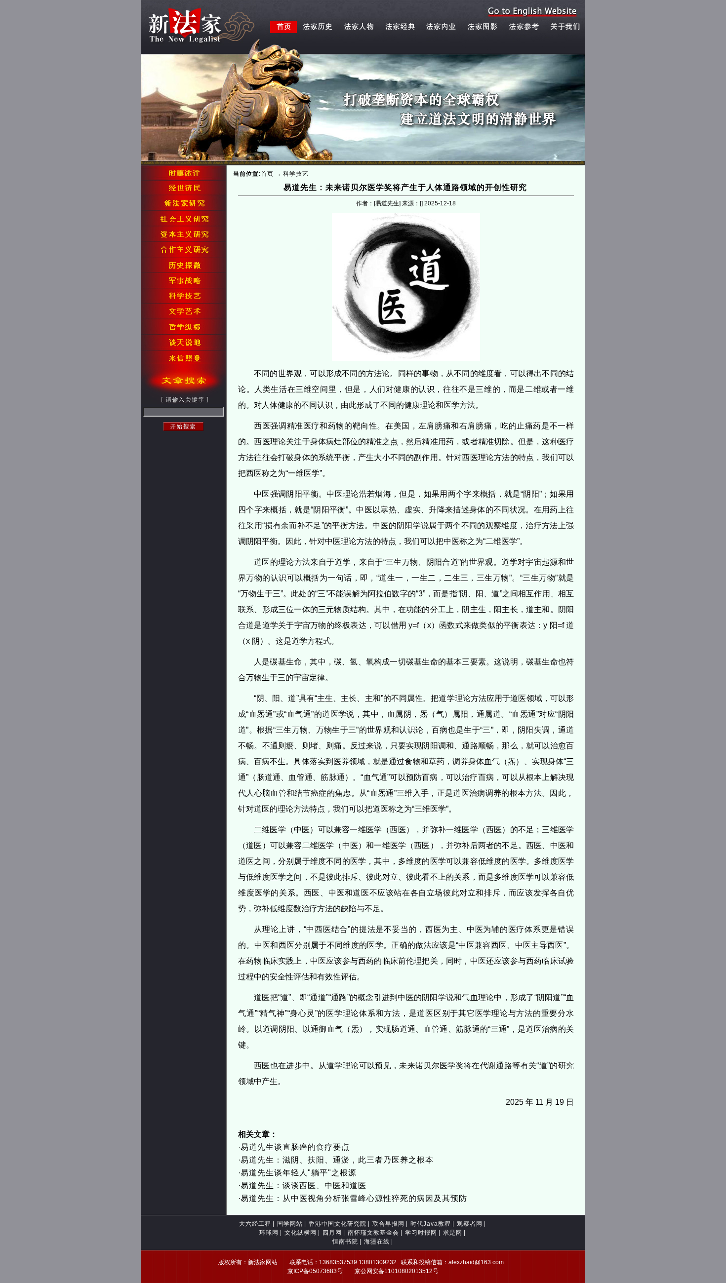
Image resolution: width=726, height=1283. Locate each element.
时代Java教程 (430, 1223)
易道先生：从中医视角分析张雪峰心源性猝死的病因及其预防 (354, 1198)
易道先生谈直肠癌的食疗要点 (295, 1147)
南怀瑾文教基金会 (373, 1232)
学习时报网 (421, 1232)
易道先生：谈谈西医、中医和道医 (303, 1185)
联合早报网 (388, 1223)
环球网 (269, 1232)
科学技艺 (296, 173)
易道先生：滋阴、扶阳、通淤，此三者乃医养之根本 (337, 1160)
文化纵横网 (300, 1232)
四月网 (332, 1232)
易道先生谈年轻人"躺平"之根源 (299, 1172)
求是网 (452, 1232)
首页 (267, 173)
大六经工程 (255, 1223)
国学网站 (290, 1223)
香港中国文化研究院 (337, 1223)
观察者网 (470, 1223)
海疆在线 (377, 1241)
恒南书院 (345, 1241)
